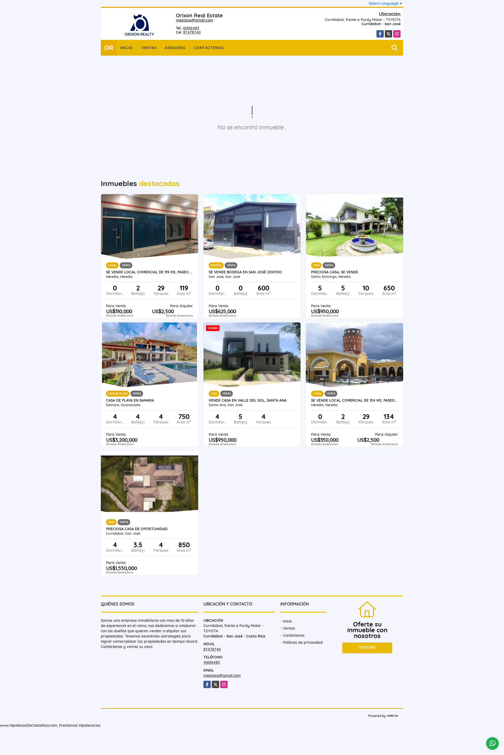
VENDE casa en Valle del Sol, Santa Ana (248, 400)
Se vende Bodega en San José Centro (245, 272)
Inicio (126, 47)
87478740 (192, 32)
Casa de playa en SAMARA (130, 400)
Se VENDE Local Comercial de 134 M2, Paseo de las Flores (354, 400)
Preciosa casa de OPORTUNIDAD (136, 529)
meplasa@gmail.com (194, 20)
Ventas (148, 47)
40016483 (191, 28)
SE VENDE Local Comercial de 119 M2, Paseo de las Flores (149, 272)
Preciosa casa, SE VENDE (334, 272)
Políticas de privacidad (303, 642)
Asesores (175, 47)
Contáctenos (209, 47)
